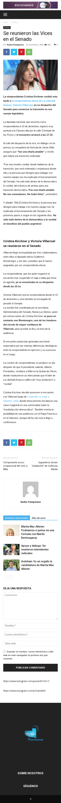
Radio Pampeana (15, 44)
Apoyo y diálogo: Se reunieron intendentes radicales (35, 549)
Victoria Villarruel (23, 105)
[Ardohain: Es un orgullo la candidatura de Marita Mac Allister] (11, 565)
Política (14, 22)
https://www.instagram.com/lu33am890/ (24, 690)
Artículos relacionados (16, 518)
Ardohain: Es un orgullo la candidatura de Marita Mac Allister (37, 565)
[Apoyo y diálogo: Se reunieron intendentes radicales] (11, 549)
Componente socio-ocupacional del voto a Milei (15, 466)
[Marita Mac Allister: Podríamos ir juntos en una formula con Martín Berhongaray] (11, 530)
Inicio (5, 22)
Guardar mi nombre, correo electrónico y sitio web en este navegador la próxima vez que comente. (28, 655)
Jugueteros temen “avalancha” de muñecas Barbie (45, 466)
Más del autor (39, 518)
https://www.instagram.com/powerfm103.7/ (26, 681)
